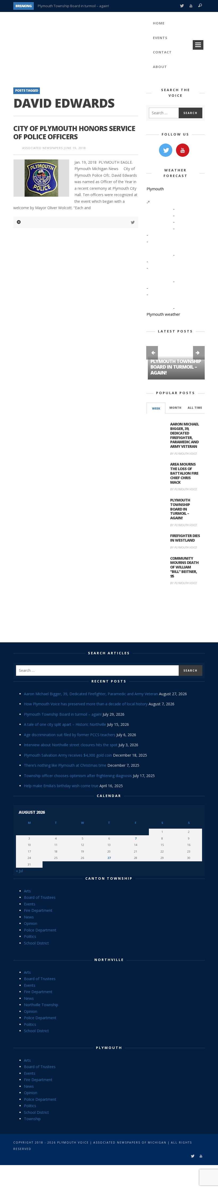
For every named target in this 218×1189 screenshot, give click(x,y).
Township (32, 1118)
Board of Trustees (40, 897)
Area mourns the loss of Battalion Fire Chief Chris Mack (184, 473)
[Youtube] (191, 6)
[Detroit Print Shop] (175, 614)
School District (36, 943)
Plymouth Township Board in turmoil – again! (73, 5)
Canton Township (109, 878)
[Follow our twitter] (165, 150)
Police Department (40, 930)
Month (175, 408)
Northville (109, 959)
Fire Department (38, 910)
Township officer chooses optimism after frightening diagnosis (78, 775)
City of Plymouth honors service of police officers (74, 132)
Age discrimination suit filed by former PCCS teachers (69, 734)
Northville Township (41, 1004)
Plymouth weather (163, 314)
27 (109, 858)
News (29, 917)
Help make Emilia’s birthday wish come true (61, 785)
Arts (27, 890)
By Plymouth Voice (183, 454)
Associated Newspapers (42, 148)
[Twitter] (182, 6)
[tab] (156, 408)
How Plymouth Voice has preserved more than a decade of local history (86, 703)
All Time (195, 408)
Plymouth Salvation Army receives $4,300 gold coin (68, 755)
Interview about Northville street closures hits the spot (71, 744)
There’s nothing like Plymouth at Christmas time (65, 765)
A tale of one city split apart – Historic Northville (65, 724)
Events (29, 903)
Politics (30, 936)
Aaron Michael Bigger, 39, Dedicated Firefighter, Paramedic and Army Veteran (184, 435)
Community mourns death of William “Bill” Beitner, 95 (184, 567)
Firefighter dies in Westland (185, 538)
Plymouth (109, 1047)
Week (156, 408)
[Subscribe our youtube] (182, 150)
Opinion (30, 923)
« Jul (19, 870)
